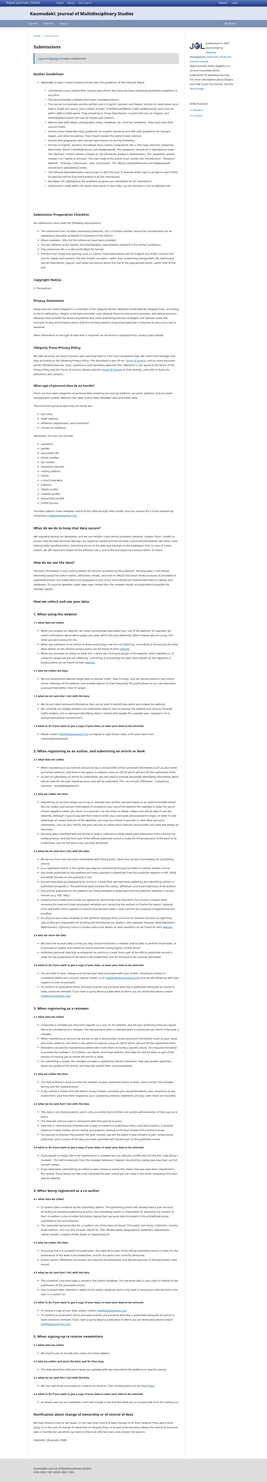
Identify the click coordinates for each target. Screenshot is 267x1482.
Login (235, 2)
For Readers (196, 110)
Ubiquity (211, 52)
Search (231, 23)
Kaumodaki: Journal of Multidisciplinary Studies (82, 14)
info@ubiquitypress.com (62, 515)
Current (33, 23)
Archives (48, 23)
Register (223, 2)
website (125, 649)
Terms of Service (136, 360)
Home (60, 3)
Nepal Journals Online (23, 2)
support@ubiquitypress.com (123, 978)
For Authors (196, 115)
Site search (85, 3)
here (152, 1386)
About (71, 3)
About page (197, 88)
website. (168, 927)
